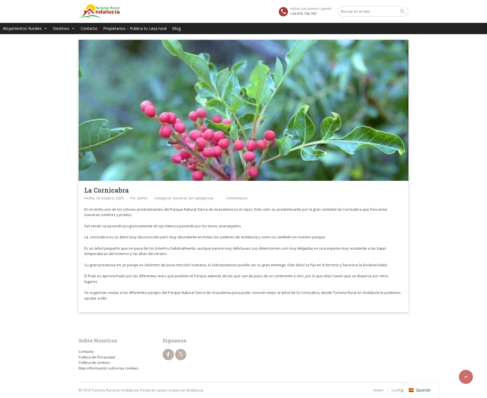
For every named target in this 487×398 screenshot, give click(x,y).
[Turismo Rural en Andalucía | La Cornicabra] (99, 11)
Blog (176, 28)
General (179, 198)
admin (142, 198)
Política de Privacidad (97, 357)
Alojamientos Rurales (22, 28)
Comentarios (237, 198)
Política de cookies (94, 362)
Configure (399, 390)
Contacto (89, 28)
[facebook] (168, 354)
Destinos (61, 28)
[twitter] (180, 354)
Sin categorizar (201, 198)
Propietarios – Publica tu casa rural (135, 28)
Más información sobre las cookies (108, 368)
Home (378, 390)
